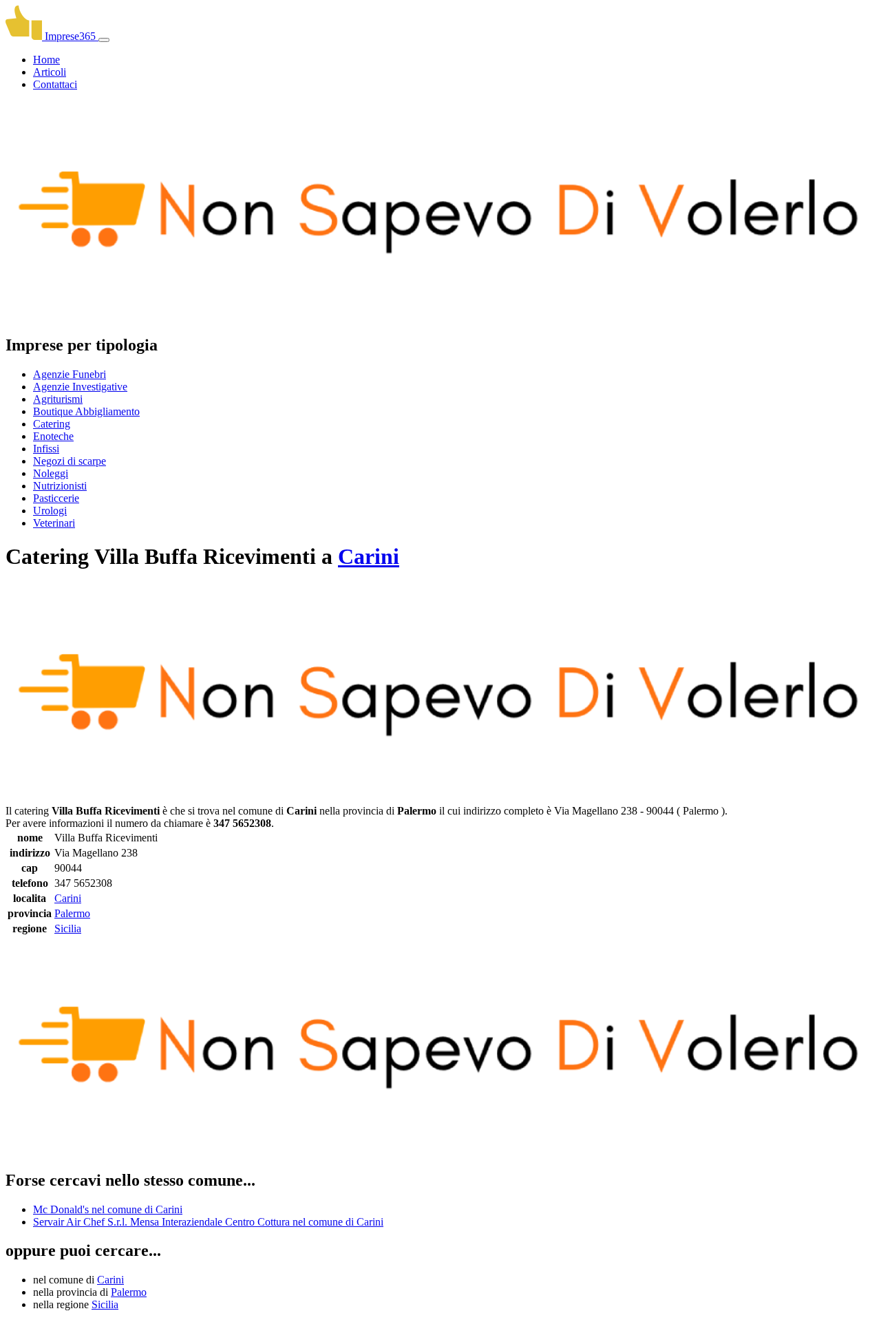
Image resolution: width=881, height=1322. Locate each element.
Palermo (72, 913)
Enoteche (53, 436)
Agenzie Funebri (69, 374)
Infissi (46, 448)
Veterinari (54, 523)
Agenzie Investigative (80, 386)
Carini (368, 556)
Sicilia (67, 928)
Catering (51, 424)
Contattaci (55, 84)
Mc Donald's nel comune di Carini (107, 1209)
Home (46, 59)
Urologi (50, 510)
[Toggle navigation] (103, 40)
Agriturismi (58, 399)
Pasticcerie (56, 498)
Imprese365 (70, 36)
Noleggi (50, 473)
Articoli (49, 72)
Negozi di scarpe (69, 461)
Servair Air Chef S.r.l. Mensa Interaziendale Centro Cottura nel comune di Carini (208, 1222)
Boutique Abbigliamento (86, 411)
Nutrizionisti (60, 486)
